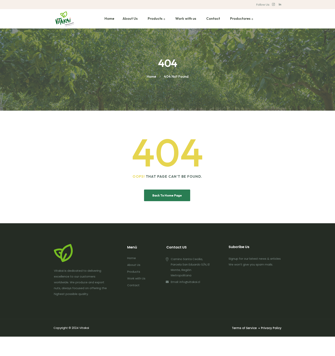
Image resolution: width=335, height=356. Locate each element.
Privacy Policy (271, 328)
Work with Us (136, 278)
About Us (130, 18)
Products (155, 18)
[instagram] (273, 5)
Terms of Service (244, 328)
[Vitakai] (65, 18)
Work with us (185, 18)
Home (109, 18)
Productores (240, 18)
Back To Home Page (167, 195)
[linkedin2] (280, 5)
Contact (213, 18)
